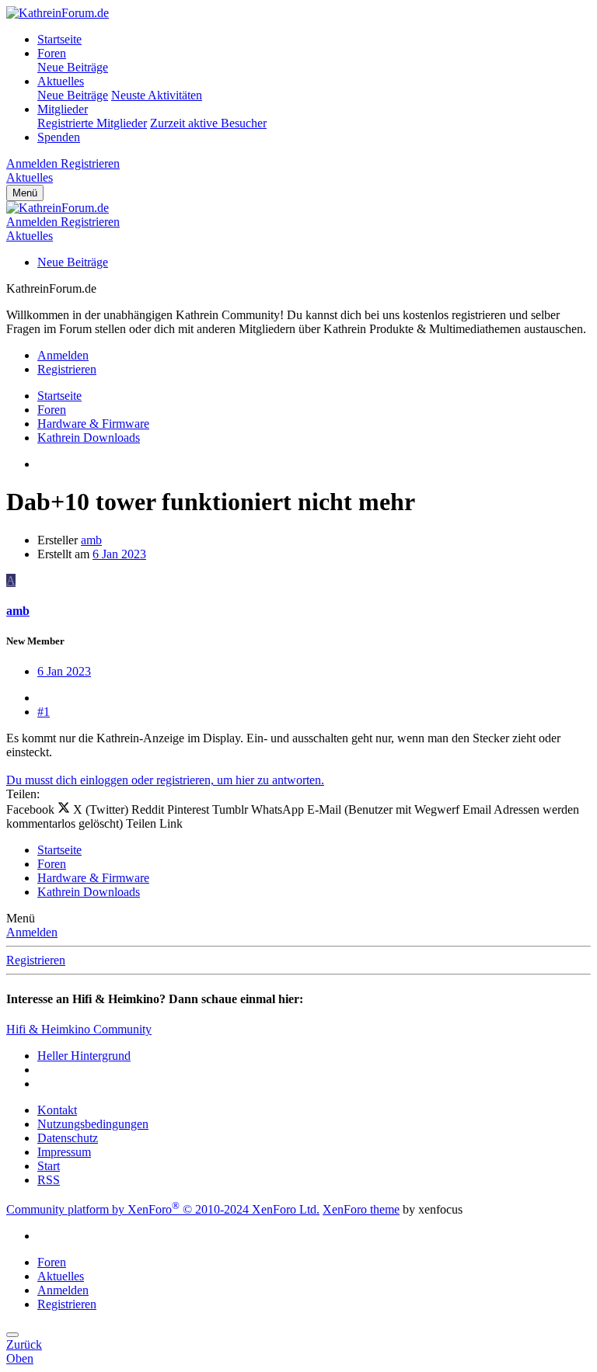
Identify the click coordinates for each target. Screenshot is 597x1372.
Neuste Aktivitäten (156, 95)
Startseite (59, 39)
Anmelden (32, 932)
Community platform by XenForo (162, 1209)
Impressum (64, 1151)
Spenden (58, 137)
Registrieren (35, 960)
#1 (43, 711)
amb (91, 540)
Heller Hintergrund (84, 1055)
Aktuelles (60, 81)
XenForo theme (361, 1209)
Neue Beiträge (72, 67)
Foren (51, 53)
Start (48, 1165)
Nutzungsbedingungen (92, 1124)
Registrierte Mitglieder (92, 123)
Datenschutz (67, 1137)
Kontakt (57, 1110)
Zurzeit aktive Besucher (208, 123)
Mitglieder (62, 109)
